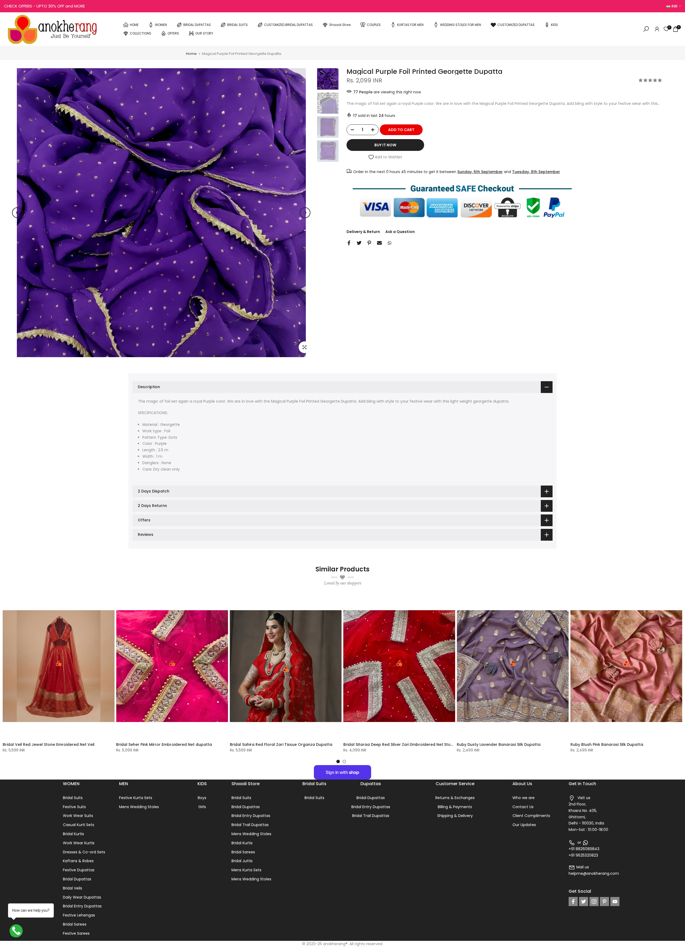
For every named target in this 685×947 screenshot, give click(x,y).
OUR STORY (204, 33)
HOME (134, 24)
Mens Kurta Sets (246, 870)
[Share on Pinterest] (369, 242)
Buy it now (385, 145)
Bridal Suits (73, 797)
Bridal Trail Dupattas (250, 824)
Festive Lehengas (79, 915)
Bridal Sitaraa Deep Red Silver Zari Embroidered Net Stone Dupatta (408, 744)
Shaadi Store (340, 24)
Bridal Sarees (74, 924)
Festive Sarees (76, 933)
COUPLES (374, 24)
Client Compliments (531, 815)
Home (191, 53)
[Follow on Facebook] (573, 901)
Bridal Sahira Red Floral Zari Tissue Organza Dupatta (281, 744)
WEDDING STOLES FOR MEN (460, 24)
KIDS (554, 24)
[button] (651, 80)
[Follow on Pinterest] (604, 901)
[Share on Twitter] (359, 242)
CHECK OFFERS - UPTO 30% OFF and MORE (44, 6)
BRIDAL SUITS (237, 24)
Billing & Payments (455, 806)
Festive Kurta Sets (135, 797)
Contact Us (523, 806)
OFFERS (173, 33)
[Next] (305, 212)
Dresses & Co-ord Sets (84, 852)
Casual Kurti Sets (78, 824)
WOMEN (161, 24)
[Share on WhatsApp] (389, 242)
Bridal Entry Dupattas (82, 906)
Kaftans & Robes (78, 861)
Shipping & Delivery (455, 815)
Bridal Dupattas (77, 879)
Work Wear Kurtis (78, 843)
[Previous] (17, 212)
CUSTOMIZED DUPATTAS (516, 24)
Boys (202, 797)
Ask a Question (400, 231)
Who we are (523, 797)
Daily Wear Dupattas (82, 897)
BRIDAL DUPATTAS (197, 24)
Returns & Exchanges (455, 797)
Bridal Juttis (242, 861)
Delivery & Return (363, 231)
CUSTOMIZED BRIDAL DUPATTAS (288, 24)
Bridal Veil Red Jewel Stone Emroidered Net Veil (48, 744)
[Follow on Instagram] (594, 901)
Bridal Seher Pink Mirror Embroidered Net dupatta (164, 744)
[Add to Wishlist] (108, 601)
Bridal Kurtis (73, 834)
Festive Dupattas (78, 870)
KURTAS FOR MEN (410, 24)
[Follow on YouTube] (614, 901)
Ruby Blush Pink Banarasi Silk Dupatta (606, 744)
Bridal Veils (72, 888)
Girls (202, 806)
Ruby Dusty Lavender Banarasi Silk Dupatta (499, 744)
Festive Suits (74, 806)
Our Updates (524, 824)
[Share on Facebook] (349, 242)
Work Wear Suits (78, 815)
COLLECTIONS (140, 33)
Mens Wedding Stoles (139, 806)
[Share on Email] (379, 242)
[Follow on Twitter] (583, 901)
